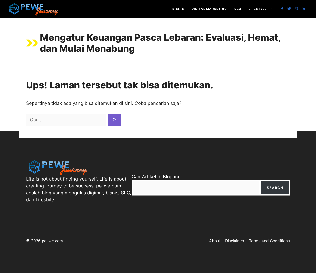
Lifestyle (258, 9)
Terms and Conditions (269, 241)
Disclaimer (234, 241)
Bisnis (178, 9)
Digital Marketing (209, 9)
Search (275, 187)
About (214, 241)
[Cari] (114, 120)
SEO (237, 9)
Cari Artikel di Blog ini (155, 176)
